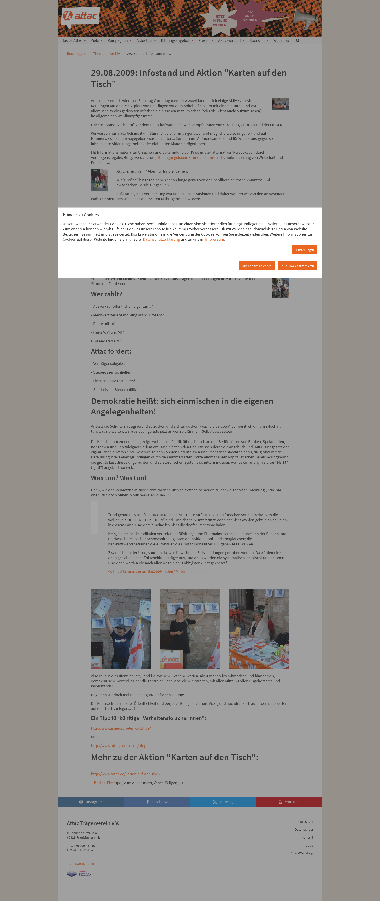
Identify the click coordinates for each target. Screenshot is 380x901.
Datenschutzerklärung (161, 239)
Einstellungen (305, 250)
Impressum (214, 239)
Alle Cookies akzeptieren (298, 266)
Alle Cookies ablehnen (257, 266)
